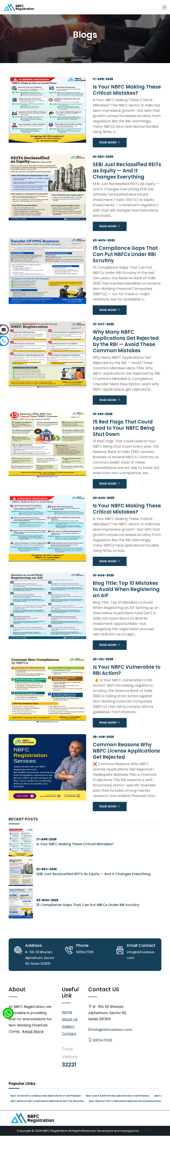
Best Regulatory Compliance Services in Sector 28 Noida (47, 1101)
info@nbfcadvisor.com (112, 1029)
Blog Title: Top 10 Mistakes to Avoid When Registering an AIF (126, 589)
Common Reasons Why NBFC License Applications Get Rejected (126, 750)
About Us (69, 1019)
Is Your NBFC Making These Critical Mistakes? (127, 89)
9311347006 (102, 1040)
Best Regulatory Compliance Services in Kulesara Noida (125, 1101)
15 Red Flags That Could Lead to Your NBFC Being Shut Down (124, 428)
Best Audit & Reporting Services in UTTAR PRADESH (117, 1095)
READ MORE (108, 142)
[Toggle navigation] (164, 8)
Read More (33, 1031)
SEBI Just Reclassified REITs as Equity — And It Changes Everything (127, 170)
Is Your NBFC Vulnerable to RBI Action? (126, 670)
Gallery (68, 1026)
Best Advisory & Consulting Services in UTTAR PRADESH (46, 1095)
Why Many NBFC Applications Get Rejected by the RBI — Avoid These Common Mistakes (126, 341)
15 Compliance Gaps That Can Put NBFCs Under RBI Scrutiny (125, 254)
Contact (69, 1033)
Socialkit (147, 1131)
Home (77, 44)
